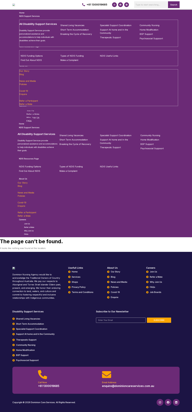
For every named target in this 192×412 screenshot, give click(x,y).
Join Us (27, 224)
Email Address (109, 382)
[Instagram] (114, 4)
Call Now (42, 382)
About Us (23, 179)
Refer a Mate (29, 227)
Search (173, 4)
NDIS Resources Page (29, 159)
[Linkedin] (126, 4)
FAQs (26, 234)
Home (21, 124)
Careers (22, 219)
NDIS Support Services (29, 127)
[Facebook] (120, 4)
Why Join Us (29, 231)
